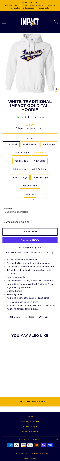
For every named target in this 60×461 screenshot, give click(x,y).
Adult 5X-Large (30, 185)
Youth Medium (30, 144)
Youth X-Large (21, 152)
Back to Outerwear (32, 402)
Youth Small (11, 144)
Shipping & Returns (30, 421)
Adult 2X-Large (39, 169)
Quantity (30, 194)
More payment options (30, 247)
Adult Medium (22, 161)
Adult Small (40, 152)
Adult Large (39, 161)
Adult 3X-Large (19, 177)
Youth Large (49, 144)
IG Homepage (30, 426)
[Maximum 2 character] (16, 210)
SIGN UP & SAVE (29, 440)
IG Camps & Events (30, 431)
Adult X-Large (20, 169)
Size (30, 138)
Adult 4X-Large (40, 177)
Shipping (19, 128)
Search (30, 416)
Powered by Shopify (30, 458)
